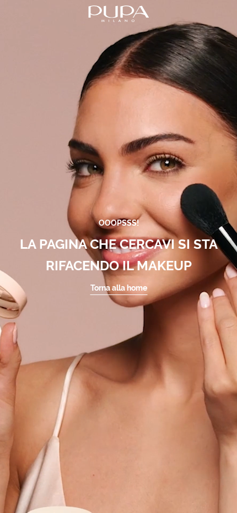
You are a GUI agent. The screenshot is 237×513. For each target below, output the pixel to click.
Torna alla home (118, 287)
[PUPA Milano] (118, 13)
